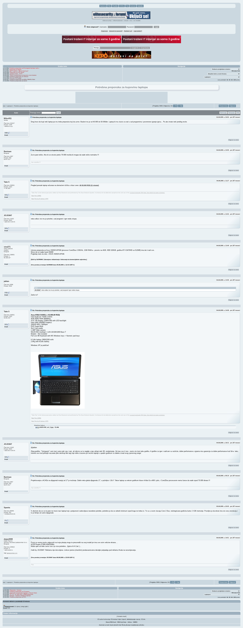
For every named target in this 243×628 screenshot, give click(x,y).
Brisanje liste (236, 71)
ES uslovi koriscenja (104, 619)
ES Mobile (137, 21)
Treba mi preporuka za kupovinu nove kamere (23, 75)
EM (134, 622)
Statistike (140, 6)
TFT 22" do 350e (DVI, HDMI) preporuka (21, 594)
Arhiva (130, 622)
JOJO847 (38, 290)
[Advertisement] (121, 97)
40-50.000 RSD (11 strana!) (89, 185)
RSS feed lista (121, 622)
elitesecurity (107, 21)
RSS (131, 21)
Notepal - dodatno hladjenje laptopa (20, 595)
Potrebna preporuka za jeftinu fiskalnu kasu (22, 79)
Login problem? (138, 31)
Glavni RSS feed (111, 622)
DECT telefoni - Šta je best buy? (18, 71)
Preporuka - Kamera (15, 590)
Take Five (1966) (36, 195)
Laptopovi (10, 106)
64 (232, 80)
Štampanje (231, 112)
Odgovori (232, 106)
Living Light (24, 606)
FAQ (109, 6)
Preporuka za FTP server (17, 72)
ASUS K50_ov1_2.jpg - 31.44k (49, 427)
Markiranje (223, 112)
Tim (127, 6)
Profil (6, 135)
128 (234, 80)
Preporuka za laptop (15, 69)
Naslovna (103, 6)
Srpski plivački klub (115, 625)
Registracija (104, 31)
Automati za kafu (104, 625)
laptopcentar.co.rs (12, 553)
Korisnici (132, 6)
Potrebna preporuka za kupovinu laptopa (26, 106)
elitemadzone (118, 21)
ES (136, 622)
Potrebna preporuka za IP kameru (19, 591)
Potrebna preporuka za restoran (19, 76)
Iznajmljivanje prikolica (137, 625)
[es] (4, 106)
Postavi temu (223, 106)
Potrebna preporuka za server (18, 80)
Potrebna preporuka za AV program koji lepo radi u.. (24, 68)
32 (229, 80)
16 (227, 80)
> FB (175, 106)
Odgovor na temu (233, 140)
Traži (58, 112)
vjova (18, 606)
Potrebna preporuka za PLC (18, 597)
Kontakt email (121, 616)
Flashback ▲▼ (128, 31)
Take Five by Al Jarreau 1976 (39, 198)
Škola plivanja (126, 625)
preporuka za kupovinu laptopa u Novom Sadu (23, 593)
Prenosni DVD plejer (15, 78)
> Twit (180, 106)
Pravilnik (115, 6)
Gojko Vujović (122, 619)
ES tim (143, 619)
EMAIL (126, 21)
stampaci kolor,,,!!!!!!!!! (16, 73)
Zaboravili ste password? (115, 31)
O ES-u (122, 6)
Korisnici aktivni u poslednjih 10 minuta (16, 601)
